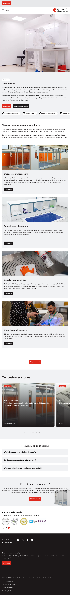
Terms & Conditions (7, 581)
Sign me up (6, 563)
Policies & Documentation (9, 584)
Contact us (6, 106)
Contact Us (6, 3)
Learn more (8, 189)
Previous (26, 432)
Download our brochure (21, 106)
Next (45, 432)
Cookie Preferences (7, 587)
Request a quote (35, 362)
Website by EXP (6, 591)
